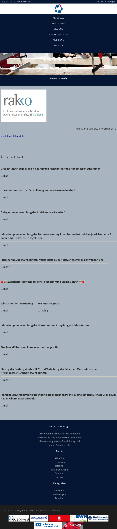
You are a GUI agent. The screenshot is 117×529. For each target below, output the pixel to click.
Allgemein (59, 490)
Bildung (58, 28)
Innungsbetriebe (58, 34)
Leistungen (58, 23)
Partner (58, 45)
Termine (59, 498)
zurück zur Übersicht (13, 136)
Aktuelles (58, 17)
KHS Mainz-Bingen (106, 1)
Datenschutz (23, 1)
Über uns (58, 39)
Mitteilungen (59, 494)
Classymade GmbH (24, 510)
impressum (7, 1)
